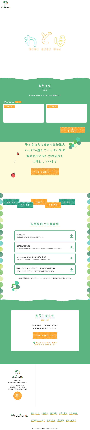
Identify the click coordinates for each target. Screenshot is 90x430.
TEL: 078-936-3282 (46, 342)
